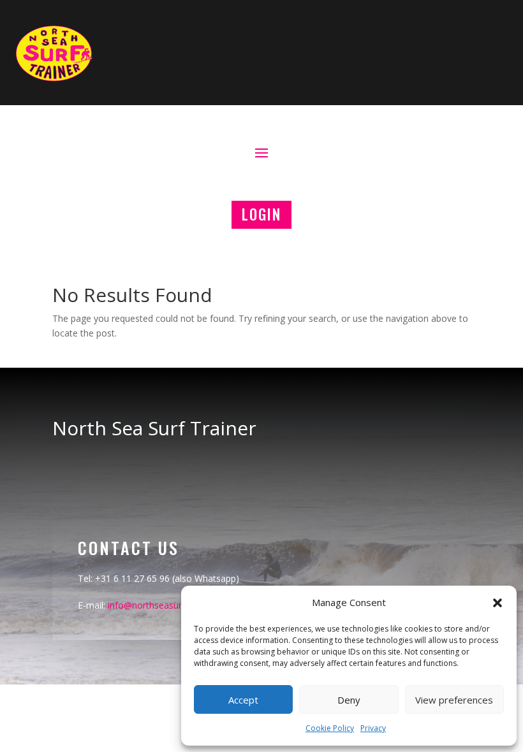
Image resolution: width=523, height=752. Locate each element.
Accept (243, 699)
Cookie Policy (330, 728)
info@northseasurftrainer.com (170, 605)
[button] (497, 603)
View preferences (454, 699)
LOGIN (261, 214)
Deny (348, 699)
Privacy (373, 728)
